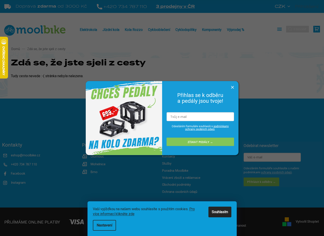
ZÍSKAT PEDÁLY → (200, 142)
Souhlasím (220, 212)
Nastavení (104, 225)
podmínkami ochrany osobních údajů (207, 128)
